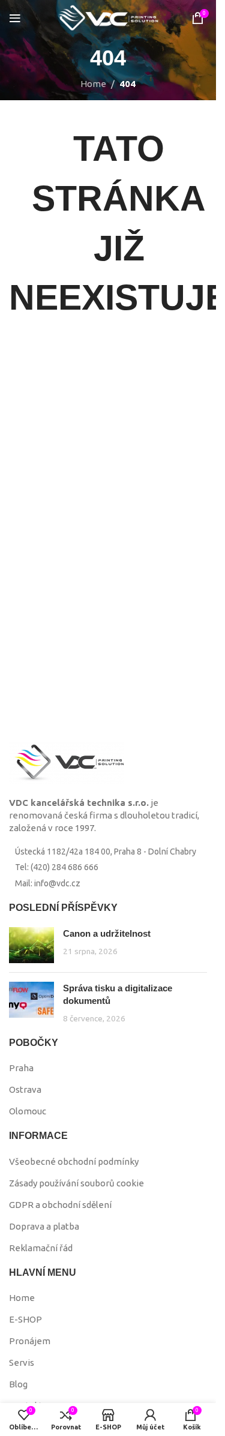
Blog (18, 1384)
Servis (21, 1362)
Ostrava (25, 1089)
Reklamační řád (41, 1248)
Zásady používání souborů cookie (76, 1183)
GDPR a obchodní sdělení (60, 1205)
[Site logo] (108, 17)
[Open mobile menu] (15, 18)
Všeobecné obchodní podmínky (74, 1161)
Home (93, 84)
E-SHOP (25, 1319)
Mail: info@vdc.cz (47, 883)
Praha (21, 1068)
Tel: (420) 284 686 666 (56, 867)
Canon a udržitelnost (107, 933)
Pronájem (29, 1341)
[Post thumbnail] (31, 945)
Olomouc (27, 1111)
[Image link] (66, 762)
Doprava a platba (44, 1226)
